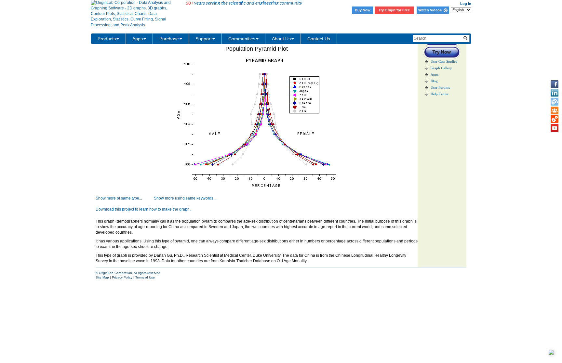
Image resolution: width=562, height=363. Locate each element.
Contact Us (318, 38)
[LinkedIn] (554, 93)
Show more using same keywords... (185, 198)
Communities (241, 38)
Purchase (169, 38)
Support (203, 38)
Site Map (102, 277)
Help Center (439, 94)
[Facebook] (554, 84)
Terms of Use (145, 277)
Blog (434, 81)
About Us (281, 38)
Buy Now (362, 10)
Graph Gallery (441, 68)
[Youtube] (554, 128)
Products (107, 38)
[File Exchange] (554, 119)
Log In (465, 4)
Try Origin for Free (394, 10)
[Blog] (554, 101)
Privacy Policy (122, 277)
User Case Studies (444, 61)
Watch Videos (431, 10)
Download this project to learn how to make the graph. (143, 209)
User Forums (440, 87)
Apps (137, 38)
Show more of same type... (119, 198)
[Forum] (554, 110)
